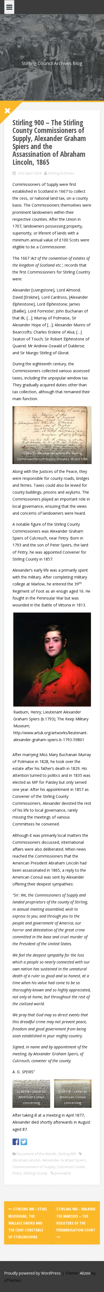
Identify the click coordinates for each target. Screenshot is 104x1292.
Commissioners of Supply (33, 1166)
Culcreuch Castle (71, 1166)
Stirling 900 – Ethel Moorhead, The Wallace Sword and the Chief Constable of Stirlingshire (27, 1222)
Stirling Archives (61, 173)
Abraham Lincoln (26, 1160)
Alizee (85, 1273)
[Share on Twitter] (24, 1142)
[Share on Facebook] (15, 1142)
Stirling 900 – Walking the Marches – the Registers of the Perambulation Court (75, 1219)
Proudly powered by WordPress (32, 1273)
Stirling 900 (67, 1153)
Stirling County (35, 1173)
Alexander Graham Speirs (64, 1160)
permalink (62, 1173)
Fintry (17, 1173)
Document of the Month (36, 1153)
